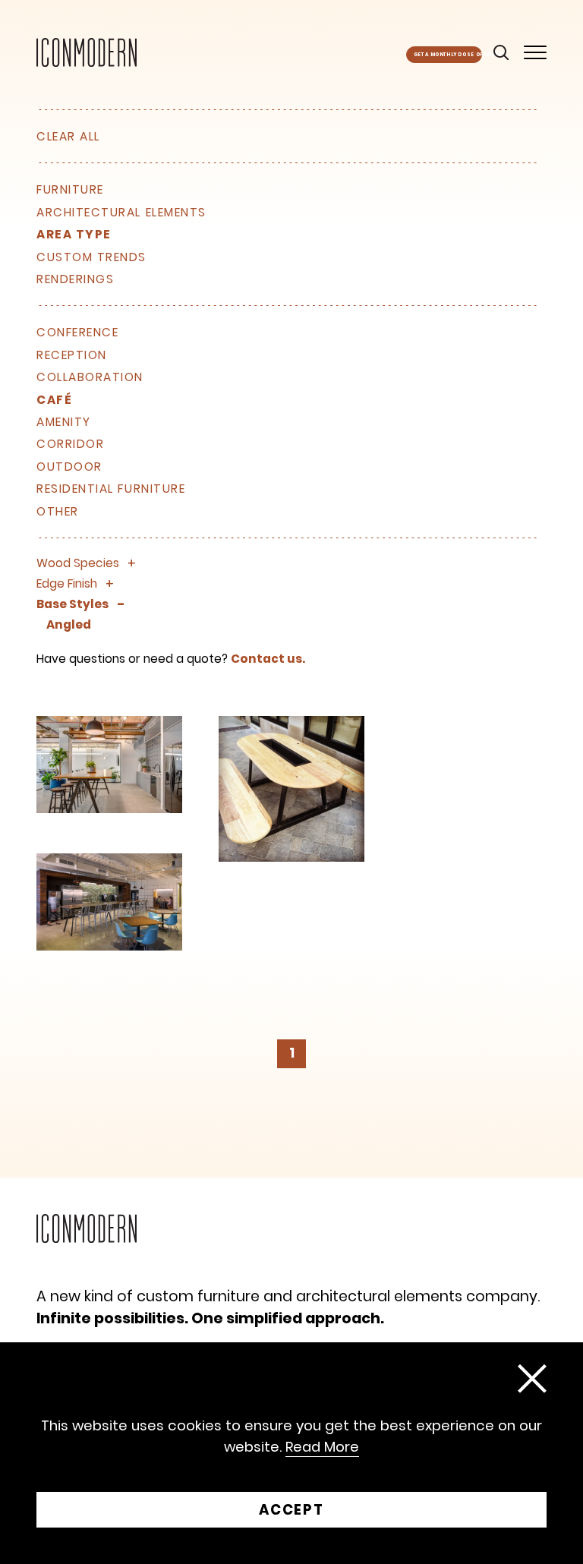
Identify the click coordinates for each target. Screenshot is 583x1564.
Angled (68, 624)
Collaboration (89, 377)
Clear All (68, 136)
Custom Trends (91, 257)
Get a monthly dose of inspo (448, 55)
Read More (322, 1447)
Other (57, 511)
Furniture (70, 189)
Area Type (74, 234)
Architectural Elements (121, 212)
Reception (71, 355)
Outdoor (69, 467)
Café (54, 400)
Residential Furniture (110, 489)
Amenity (63, 422)
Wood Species (77, 563)
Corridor (70, 444)
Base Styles (72, 604)
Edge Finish (66, 583)
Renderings (75, 279)
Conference (77, 332)
